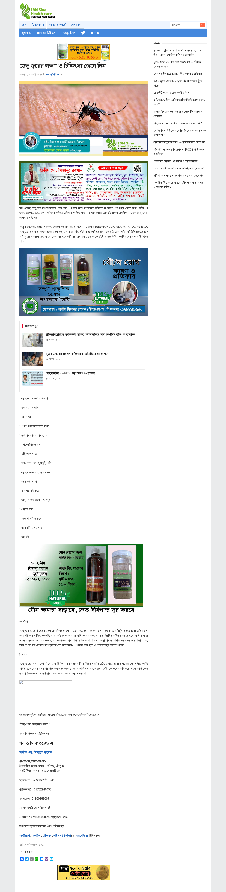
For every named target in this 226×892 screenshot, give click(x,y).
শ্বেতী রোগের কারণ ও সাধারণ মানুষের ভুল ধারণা (179, 168)
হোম (24, 24)
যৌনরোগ (47, 835)
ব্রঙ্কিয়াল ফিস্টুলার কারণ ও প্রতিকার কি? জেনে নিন (179, 142)
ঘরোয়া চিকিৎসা (53, 74)
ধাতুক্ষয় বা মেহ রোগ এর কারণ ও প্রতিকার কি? (178, 123)
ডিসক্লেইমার (38, 24)
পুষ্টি (83, 33)
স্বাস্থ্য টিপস (69, 33)
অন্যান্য (95, 33)
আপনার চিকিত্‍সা (46, 33)
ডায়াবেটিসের (81, 835)
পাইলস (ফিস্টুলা (62, 835)
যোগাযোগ (76, 24)
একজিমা (36, 835)
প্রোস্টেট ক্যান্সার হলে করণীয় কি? (171, 93)
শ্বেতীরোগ (24, 835)
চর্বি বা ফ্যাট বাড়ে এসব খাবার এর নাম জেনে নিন (178, 175)
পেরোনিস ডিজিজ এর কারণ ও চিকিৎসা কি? (176, 161)
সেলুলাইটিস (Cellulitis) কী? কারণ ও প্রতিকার (178, 74)
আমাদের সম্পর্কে (57, 24)
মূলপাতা (26, 33)
